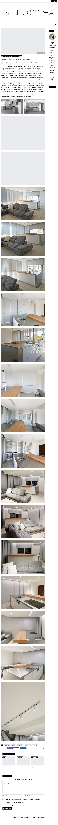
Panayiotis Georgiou (47, 821)
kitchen (5, 73)
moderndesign (28, 745)
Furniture (20, 56)
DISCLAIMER (27, 817)
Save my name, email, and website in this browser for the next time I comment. (22, 799)
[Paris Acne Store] (8, 761)
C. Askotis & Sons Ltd (37, 82)
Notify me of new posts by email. (11, 805)
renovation (35, 745)
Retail (4, 757)
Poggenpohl (10, 82)
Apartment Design (5, 56)
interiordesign (20, 745)
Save (17, 747)
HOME (16, 25)
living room (8, 89)
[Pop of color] (37, 761)
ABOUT (23, 25)
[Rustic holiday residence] (23, 761)
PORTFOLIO (31, 25)
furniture (13, 745)
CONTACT (40, 25)
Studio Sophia (8, 821)
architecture (7, 745)
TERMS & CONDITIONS (38, 817)
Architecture (13, 56)
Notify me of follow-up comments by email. (14, 802)
